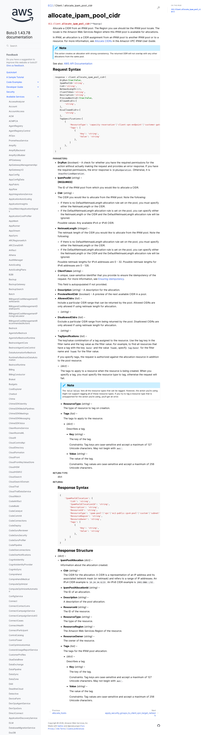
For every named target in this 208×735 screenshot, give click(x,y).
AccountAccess (16, 111)
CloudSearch (15, 476)
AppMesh (13, 221)
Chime (12, 399)
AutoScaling (15, 264)
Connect (13, 601)
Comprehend (15, 574)
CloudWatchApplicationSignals (23, 209)
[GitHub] (158, 726)
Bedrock (13, 328)
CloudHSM (14, 467)
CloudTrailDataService (20, 491)
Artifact (12, 250)
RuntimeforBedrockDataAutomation (23, 358)
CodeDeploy (15, 525)
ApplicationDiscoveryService (23, 718)
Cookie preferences (75, 729)
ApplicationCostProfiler (20, 216)
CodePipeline (15, 545)
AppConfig (14, 174)
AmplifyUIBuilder (17, 155)
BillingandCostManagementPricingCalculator (23, 314)
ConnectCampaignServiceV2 (23, 615)
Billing (12, 369)
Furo (83, 726)
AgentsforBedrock (18, 333)
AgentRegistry (16, 126)
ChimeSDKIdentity (18, 403)
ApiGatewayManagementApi (23, 165)
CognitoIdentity (16, 559)
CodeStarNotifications (20, 554)
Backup (12, 279)
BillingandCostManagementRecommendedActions (23, 322)
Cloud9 (12, 437)
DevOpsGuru (15, 708)
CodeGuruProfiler (17, 540)
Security (10, 91)
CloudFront (14, 457)
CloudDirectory (16, 447)
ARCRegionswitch (17, 240)
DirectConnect (16, 713)
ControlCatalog (16, 635)
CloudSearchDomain (19, 481)
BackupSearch (16, 289)
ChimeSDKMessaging (19, 418)
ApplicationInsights (18, 204)
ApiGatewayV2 (16, 169)
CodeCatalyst (15, 511)
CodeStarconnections (19, 550)
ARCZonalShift (16, 245)
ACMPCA (13, 121)
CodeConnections (17, 520)
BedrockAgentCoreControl (22, 347)
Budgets (13, 384)
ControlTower (15, 640)
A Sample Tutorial (15, 77)
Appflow (13, 189)
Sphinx (60, 726)
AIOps (12, 135)
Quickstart (11, 72)
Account (13, 106)
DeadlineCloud (16, 688)
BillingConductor (17, 374)
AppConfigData (16, 179)
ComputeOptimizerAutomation (23, 590)
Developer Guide (14, 87)
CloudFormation (16, 452)
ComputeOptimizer (18, 584)
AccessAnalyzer (17, 101)
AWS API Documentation (78, 63)
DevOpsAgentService (19, 703)
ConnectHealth (16, 625)
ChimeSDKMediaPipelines (21, 408)
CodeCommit (15, 515)
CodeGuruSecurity (18, 535)
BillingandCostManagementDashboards (23, 300)
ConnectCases (16, 620)
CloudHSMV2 (15, 472)
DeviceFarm (15, 698)
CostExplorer (15, 389)
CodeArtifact (15, 501)
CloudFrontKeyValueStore (21, 462)
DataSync (14, 674)
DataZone (14, 679)
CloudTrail (14, 486)
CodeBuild (14, 506)
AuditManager (16, 260)
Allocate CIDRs (103, 40)
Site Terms (60, 729)
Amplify (12, 145)
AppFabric (14, 184)
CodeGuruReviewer (18, 530)
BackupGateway (17, 284)
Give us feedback (15, 65)
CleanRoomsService (19, 428)
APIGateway (15, 160)
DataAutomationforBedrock (22, 352)
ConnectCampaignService (22, 611)
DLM (11, 723)
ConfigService (16, 596)
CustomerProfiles (17, 654)
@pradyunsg (73, 726)
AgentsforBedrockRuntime (22, 338)
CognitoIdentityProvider (21, 564)
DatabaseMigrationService (22, 727)
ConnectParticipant (18, 630)
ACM (11, 116)
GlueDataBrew (16, 659)
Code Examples (14, 82)
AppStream (14, 230)
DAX (11, 684)
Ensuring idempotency (111, 278)
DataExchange (16, 664)
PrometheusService (18, 140)
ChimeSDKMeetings (18, 413)
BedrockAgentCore (18, 342)
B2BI (11, 274)
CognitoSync (15, 569)
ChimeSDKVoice (17, 423)
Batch (12, 294)
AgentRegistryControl (19, 130)
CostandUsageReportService (23, 649)
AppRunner (14, 225)
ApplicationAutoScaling (20, 199)
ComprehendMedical (19, 579)
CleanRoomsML (16, 433)
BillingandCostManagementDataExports (23, 307)
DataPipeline (15, 669)
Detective (13, 693)
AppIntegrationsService (20, 194)
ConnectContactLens (19, 606)
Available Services (15, 96)
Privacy (51, 729)
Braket (12, 379)
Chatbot (13, 394)
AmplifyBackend (17, 150)
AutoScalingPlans (17, 269)
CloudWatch (15, 496)
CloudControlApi (17, 442)
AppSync (13, 235)
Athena (12, 255)
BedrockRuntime (17, 364)
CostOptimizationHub (19, 645)
